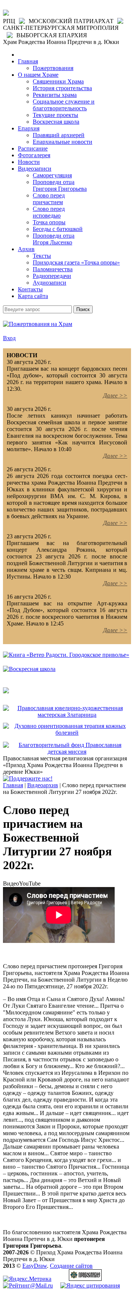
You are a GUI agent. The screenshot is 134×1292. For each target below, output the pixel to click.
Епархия (28, 128)
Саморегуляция (52, 175)
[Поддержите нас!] (27, 778)
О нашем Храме (38, 75)
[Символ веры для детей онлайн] (6, 691)
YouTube (30, 883)
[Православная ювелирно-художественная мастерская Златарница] (67, 715)
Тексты (42, 256)
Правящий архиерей (58, 135)
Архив (26, 249)
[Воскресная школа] (29, 669)
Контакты (30, 289)
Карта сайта (33, 296)
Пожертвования (53, 68)
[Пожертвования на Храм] (37, 324)
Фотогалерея (34, 155)
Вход (9, 338)
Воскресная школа (56, 121)
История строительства (62, 88)
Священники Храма (58, 81)
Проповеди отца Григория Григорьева (60, 185)
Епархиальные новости (62, 142)
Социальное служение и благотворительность (64, 104)
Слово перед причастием (49, 198)
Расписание (33, 148)
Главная (28, 61)
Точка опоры (49, 222)
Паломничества (53, 269)
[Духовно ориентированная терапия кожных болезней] (67, 732)
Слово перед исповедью (49, 212)
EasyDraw (34, 1266)
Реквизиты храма (55, 95)
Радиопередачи (52, 276)
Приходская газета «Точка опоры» (76, 262)
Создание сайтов (71, 1266)
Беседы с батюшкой (58, 229)
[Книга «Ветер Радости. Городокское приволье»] (66, 655)
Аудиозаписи (49, 282)
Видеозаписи (34, 168)
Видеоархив (42, 785)
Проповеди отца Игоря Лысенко (53, 239)
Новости (29, 162)
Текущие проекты (55, 115)
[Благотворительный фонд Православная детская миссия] (67, 751)
